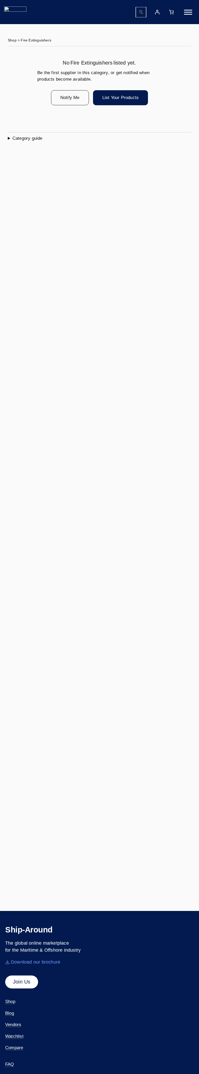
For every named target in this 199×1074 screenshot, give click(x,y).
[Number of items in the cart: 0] (171, 12)
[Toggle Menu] (188, 12)
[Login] (157, 12)
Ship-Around (29, 929)
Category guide (27, 138)
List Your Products (120, 97)
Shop (12, 40)
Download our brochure (35, 962)
